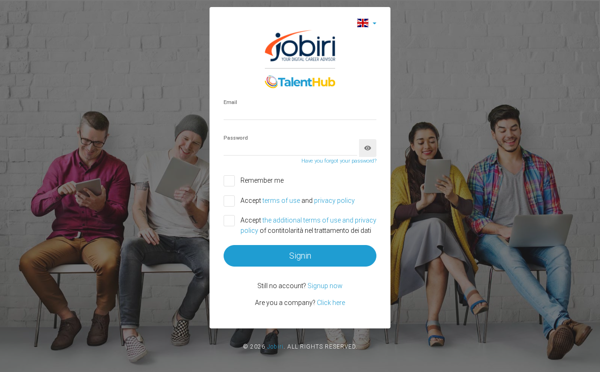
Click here (331, 302)
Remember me (262, 180)
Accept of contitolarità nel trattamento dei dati (308, 225)
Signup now (325, 286)
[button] (366, 23)
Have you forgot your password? (338, 161)
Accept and (297, 200)
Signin (300, 255)
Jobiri (275, 346)
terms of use (281, 200)
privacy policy (334, 200)
